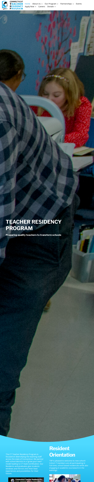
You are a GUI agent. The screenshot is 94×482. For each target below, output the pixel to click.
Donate (50, 6)
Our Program (50, 3)
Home (27, 3)
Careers (41, 6)
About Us (36, 3)
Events (79, 3)
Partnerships (66, 3)
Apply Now (29, 6)
